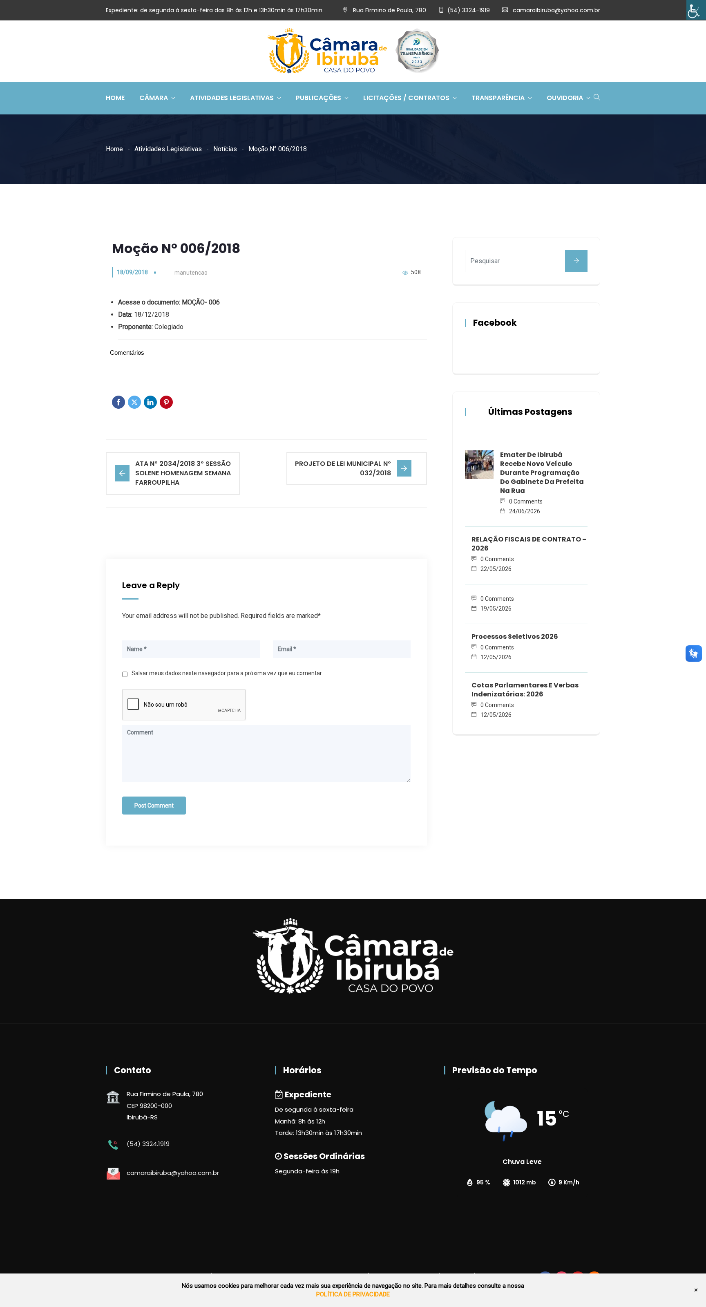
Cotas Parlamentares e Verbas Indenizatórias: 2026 (525, 689)
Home (115, 98)
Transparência (498, 98)
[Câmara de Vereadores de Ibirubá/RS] (353, 51)
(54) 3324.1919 (148, 1143)
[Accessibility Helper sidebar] (696, 10)
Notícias (225, 149)
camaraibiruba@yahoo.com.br (556, 10)
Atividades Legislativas (232, 98)
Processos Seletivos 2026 (514, 636)
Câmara (153, 98)
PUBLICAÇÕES (318, 98)
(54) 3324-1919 (468, 10)
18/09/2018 (132, 272)
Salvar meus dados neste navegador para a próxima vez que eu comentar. (227, 673)
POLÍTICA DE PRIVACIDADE (353, 1294)
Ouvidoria (565, 98)
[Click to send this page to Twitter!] (134, 402)
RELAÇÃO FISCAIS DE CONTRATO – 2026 (529, 544)
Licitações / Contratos (406, 98)
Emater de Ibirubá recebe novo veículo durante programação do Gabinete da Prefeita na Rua (542, 472)
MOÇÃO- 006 (201, 302)
